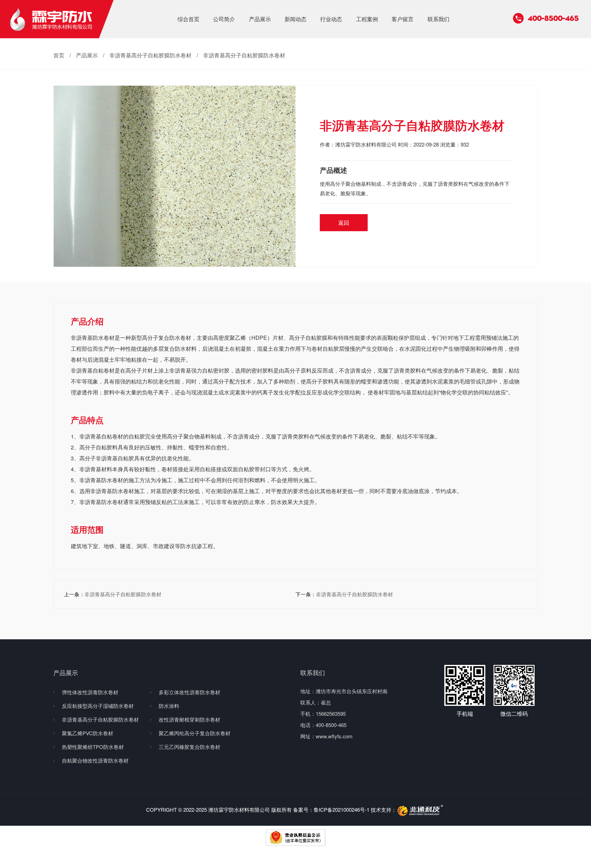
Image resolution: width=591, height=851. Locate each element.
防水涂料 (169, 705)
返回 (343, 222)
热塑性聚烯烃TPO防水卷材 (93, 746)
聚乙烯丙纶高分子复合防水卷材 (195, 733)
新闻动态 (295, 19)
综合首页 (188, 19)
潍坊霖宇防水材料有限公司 (366, 144)
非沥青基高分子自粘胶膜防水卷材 (150, 55)
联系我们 (438, 19)
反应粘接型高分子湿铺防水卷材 (98, 705)
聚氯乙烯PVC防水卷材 (87, 733)
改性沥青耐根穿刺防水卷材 (189, 719)
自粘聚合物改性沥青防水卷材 (95, 760)
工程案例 (367, 19)
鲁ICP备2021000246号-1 (341, 809)
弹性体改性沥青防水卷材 (90, 692)
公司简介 (224, 19)
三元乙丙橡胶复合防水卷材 (189, 746)
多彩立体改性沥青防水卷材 (189, 692)
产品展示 (260, 19)
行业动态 (331, 19)
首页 (58, 55)
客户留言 (402, 19)
